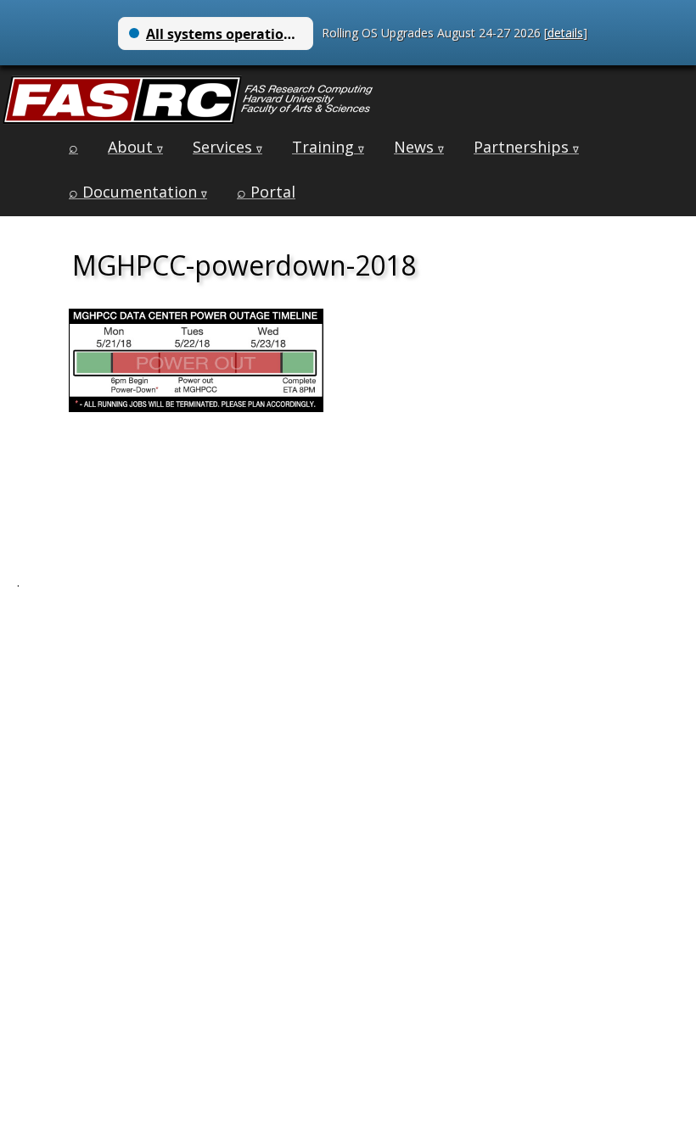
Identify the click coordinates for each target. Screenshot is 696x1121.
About (135, 147)
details (565, 33)
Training (328, 147)
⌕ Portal (266, 191)
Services (227, 147)
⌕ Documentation (138, 191)
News (419, 147)
